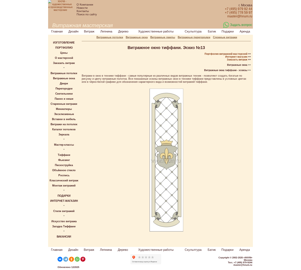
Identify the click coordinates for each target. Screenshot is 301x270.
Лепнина (106, 31)
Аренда (245, 31)
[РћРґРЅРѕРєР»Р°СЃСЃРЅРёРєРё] (71, 259)
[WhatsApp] (77, 259)
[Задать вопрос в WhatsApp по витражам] (226, 27)
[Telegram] (65, 259)
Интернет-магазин (236, 56)
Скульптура (193, 31)
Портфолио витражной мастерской (226, 53)
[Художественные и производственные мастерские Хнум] (60, 10)
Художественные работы (156, 31)
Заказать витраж (237, 59)
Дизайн (73, 31)
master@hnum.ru (242, 265)
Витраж (89, 31)
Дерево (123, 31)
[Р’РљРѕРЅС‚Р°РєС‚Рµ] (60, 259)
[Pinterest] (82, 259)
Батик (212, 31)
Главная (57, 31)
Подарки (228, 31)
